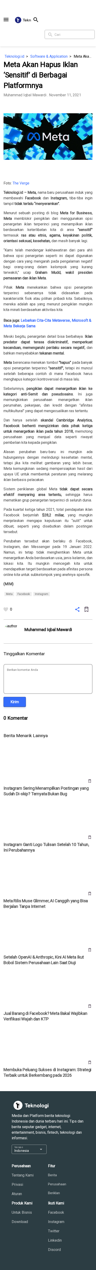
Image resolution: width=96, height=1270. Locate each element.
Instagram (56, 1222)
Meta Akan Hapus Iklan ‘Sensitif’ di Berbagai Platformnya (83, 56)
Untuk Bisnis (22, 1212)
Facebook (56, 1212)
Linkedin (55, 1240)
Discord (54, 1249)
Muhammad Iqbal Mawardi (24, 95)
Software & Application (49, 56)
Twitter (53, 1231)
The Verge (21, 183)
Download (20, 1222)
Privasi (17, 1184)
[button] (6, 19)
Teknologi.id (14, 56)
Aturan (17, 1194)
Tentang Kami (23, 1175)
